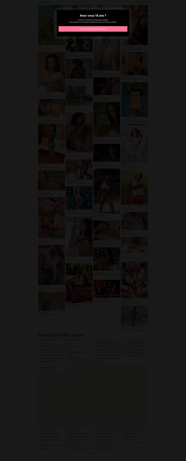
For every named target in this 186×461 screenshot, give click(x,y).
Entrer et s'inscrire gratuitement (93, 29)
